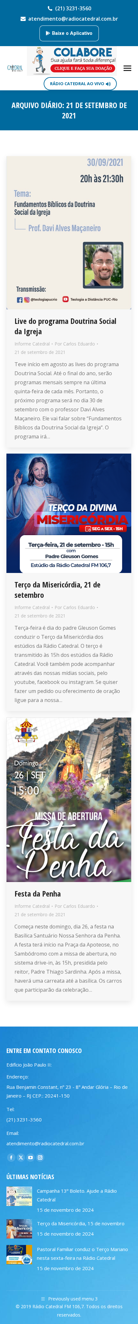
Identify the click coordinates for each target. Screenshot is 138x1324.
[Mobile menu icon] (127, 68)
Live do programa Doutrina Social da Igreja (65, 326)
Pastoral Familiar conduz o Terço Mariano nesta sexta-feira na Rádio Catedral (82, 1253)
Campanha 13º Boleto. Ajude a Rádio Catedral (77, 1195)
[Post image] (19, 1196)
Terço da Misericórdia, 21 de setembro (57, 589)
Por (75, 344)
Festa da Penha (37, 893)
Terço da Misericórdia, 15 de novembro (81, 1223)
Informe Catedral (32, 344)
